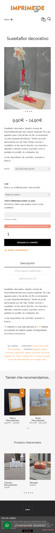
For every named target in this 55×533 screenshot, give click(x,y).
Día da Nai (36, 353)
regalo (38, 359)
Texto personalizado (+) (19, 201)
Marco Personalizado (12, 419)
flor (13, 356)
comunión (9, 353)
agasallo (37, 349)
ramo (32, 359)
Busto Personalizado (38, 419)
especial (8, 356)
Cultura (35, 346)
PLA (38, 327)
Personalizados (14, 349)
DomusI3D (44, 346)
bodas (44, 349)
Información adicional (27, 270)
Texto (7, 169)
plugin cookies (48, 530)
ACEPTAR (27, 531)
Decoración (19, 353)
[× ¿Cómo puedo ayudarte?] (7, 525)
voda (44, 359)
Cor (6, 184)
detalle (28, 353)
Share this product (18, 250)
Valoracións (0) (27, 278)
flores (18, 356)
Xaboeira (34, 483)
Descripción (27, 263)
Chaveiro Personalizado (10, 484)
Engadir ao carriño (27, 242)
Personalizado (23, 359)
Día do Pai (45, 353)
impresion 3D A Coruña (31, 356)
